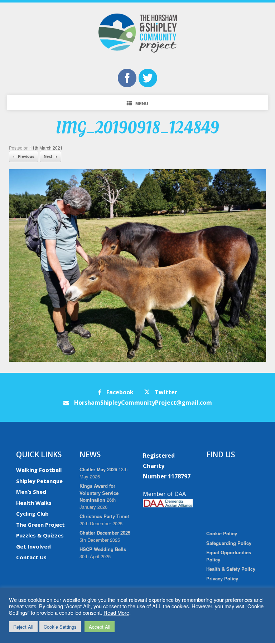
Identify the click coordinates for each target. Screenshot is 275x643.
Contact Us (31, 557)
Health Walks (34, 502)
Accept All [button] (99, 626)
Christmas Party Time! (104, 516)
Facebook (119, 392)
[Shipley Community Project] (137, 33)
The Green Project (40, 524)
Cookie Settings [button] (60, 626)
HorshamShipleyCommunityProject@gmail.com (142, 402)
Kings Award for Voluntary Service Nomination (99, 492)
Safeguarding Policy (228, 543)
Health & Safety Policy (230, 568)
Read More (116, 612)
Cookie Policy (221, 533)
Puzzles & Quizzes (40, 535)
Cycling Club (32, 513)
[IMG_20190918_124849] (137, 359)
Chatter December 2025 (104, 532)
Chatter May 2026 (98, 469)
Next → (50, 156)
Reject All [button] (23, 626)
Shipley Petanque (39, 480)
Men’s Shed (31, 491)
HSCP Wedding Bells (102, 549)
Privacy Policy (222, 578)
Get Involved (33, 546)
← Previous (23, 156)
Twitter (165, 392)
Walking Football (39, 469)
